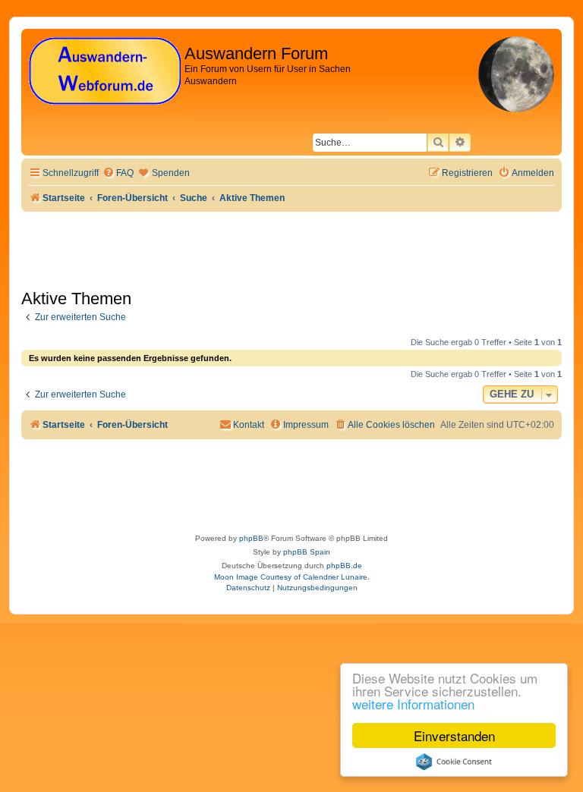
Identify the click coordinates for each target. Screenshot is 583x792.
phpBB (251, 538)
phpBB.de (344, 565)
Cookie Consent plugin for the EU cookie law (454, 761)
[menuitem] (118, 173)
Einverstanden (454, 735)
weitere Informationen (413, 703)
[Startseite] (104, 72)
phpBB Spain (306, 552)
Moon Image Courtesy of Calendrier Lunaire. (292, 577)
